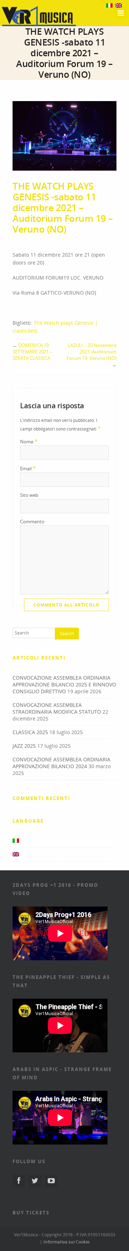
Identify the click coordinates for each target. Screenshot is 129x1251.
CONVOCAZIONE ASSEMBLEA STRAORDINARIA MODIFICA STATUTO (57, 708)
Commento (32, 521)
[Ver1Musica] (39, 25)
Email (28, 468)
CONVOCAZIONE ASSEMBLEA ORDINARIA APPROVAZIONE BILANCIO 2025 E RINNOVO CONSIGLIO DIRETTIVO (64, 684)
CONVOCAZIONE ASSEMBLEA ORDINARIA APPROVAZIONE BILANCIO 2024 (61, 763)
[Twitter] (35, 1181)
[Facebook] (19, 1181)
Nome (29, 441)
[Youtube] (51, 1181)
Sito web (29, 495)
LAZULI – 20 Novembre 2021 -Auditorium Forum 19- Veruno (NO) (91, 351)
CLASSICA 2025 (30, 732)
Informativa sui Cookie (66, 1242)
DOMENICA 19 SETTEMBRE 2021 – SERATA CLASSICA (32, 351)
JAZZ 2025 (24, 745)
